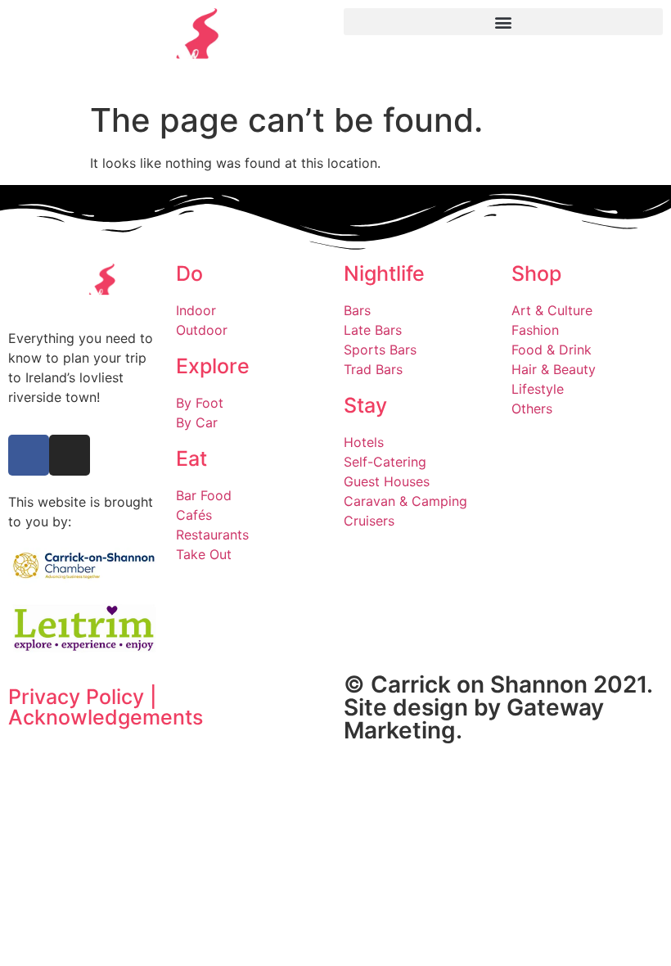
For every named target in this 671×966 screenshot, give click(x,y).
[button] (503, 21)
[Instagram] (69, 455)
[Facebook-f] (28, 455)
